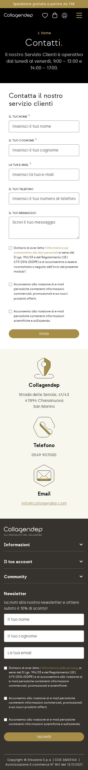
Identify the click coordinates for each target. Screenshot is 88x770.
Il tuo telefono (21, 189)
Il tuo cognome (21, 140)
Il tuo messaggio (22, 213)
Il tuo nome (18, 117)
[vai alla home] (18, 15)
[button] (79, 15)
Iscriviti (44, 736)
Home (46, 33)
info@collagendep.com (44, 503)
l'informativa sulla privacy (58, 668)
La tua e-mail (19, 165)
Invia (44, 333)
